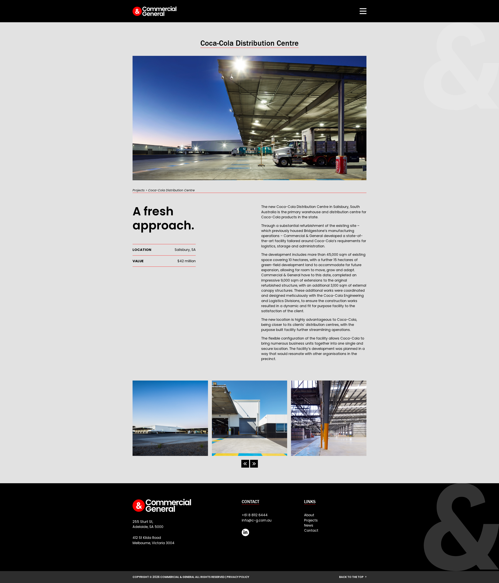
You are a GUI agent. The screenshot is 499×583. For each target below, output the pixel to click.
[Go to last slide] (245, 464)
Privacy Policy (238, 577)
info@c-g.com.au (257, 520)
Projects (139, 190)
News (308, 525)
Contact (311, 530)
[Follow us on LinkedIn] (245, 532)
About (309, 515)
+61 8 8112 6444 (255, 515)
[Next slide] (254, 464)
